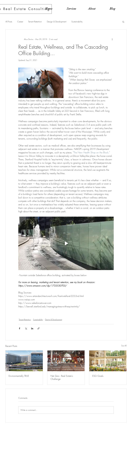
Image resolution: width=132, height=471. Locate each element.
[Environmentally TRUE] (24, 360)
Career (20, 21)
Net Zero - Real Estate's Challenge (62, 377)
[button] (123, 22)
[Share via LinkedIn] (32, 328)
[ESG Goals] (107, 360)
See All (124, 345)
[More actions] (112, 39)
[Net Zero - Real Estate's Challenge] (66, 360)
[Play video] (66, 243)
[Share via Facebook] (19, 328)
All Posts (8, 21)
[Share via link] (38, 328)
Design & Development (56, 21)
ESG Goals (97, 375)
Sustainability (76, 21)
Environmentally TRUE (19, 375)
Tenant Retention (35, 21)
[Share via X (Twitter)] (26, 328)
